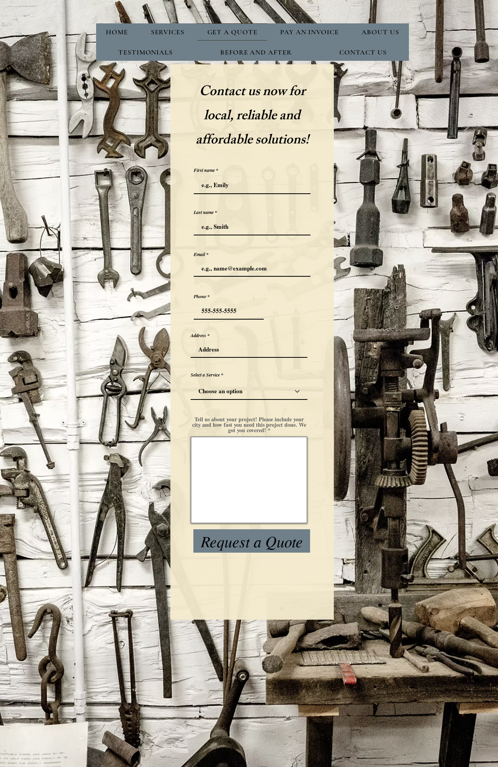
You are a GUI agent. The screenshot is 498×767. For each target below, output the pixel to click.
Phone (200, 296)
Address (198, 335)
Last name (204, 212)
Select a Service (205, 375)
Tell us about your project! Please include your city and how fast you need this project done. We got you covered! (249, 425)
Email (199, 254)
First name (204, 170)
